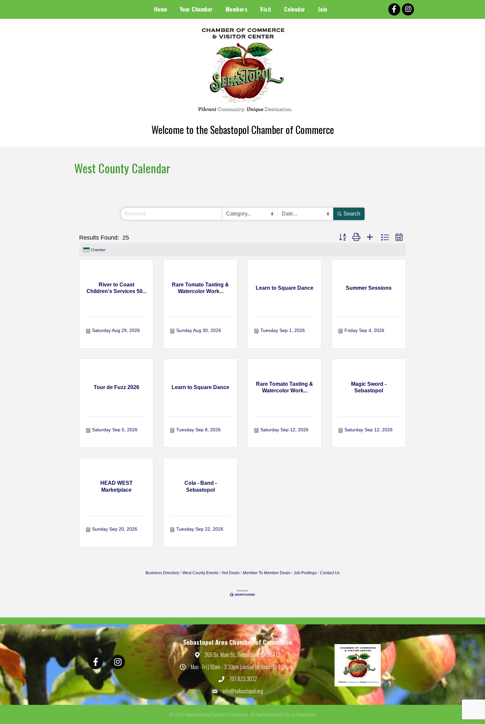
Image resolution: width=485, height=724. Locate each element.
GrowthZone (305, 714)
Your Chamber (196, 9)
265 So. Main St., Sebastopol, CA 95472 (242, 655)
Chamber (98, 250)
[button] (342, 237)
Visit (266, 9)
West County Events (200, 573)
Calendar (295, 9)
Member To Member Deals (266, 573)
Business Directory (162, 573)
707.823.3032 (243, 679)
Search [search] (351, 213)
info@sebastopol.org (243, 691)
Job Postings (305, 573)
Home (160, 9)
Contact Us (330, 573)
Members (237, 9)
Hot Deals (231, 573)
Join (322, 9)
